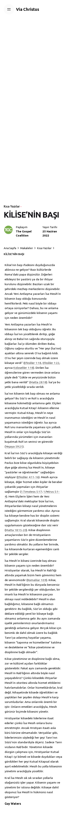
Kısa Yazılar (12, 206)
